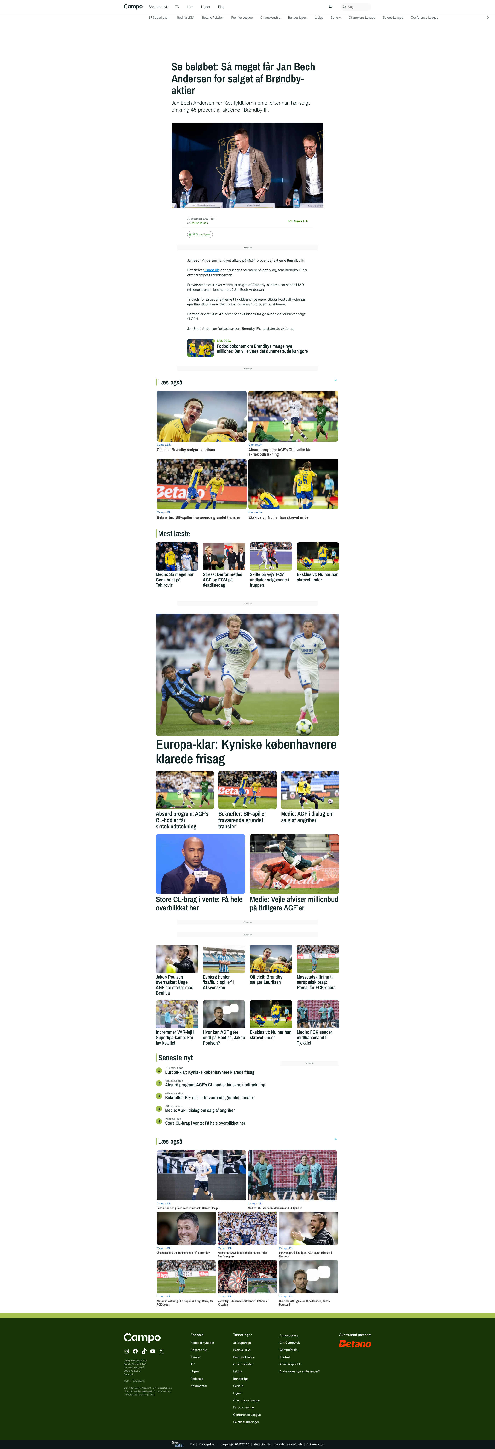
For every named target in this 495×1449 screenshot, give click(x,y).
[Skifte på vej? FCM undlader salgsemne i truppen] (271, 556)
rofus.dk (297, 1444)
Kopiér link (301, 220)
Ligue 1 (238, 1393)
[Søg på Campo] (344, 7)
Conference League (424, 17)
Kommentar (199, 1386)
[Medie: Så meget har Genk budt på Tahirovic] (177, 556)
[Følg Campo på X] (161, 1351)
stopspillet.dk (262, 1444)
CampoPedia (288, 1350)
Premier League (242, 17)
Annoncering (289, 1335)
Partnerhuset (144, 1391)
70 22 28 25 (242, 1444)
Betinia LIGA (185, 17)
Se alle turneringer (246, 1422)
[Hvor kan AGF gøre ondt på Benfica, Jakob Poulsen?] (224, 1014)
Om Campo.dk (290, 1342)
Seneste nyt (158, 7)
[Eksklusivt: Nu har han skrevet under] (318, 556)
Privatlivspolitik (290, 1364)
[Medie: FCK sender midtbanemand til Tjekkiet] (318, 1014)
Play (221, 7)
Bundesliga (240, 1379)
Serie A (336, 17)
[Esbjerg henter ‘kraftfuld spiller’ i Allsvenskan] (224, 959)
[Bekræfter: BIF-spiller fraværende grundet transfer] (247, 790)
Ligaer (205, 7)
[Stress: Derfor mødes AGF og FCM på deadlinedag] (224, 556)
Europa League (393, 17)
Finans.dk (211, 270)
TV (177, 7)
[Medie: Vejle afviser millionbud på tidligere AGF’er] (294, 864)
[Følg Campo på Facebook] (135, 1351)
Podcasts (197, 1379)
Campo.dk (129, 1360)
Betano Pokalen (213, 17)
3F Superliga (242, 1343)
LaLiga (318, 17)
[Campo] (133, 6)
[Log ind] (330, 7)
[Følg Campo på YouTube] (153, 1351)
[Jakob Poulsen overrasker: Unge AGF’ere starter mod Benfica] (177, 959)
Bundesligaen (297, 17)
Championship (270, 17)
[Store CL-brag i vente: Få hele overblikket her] (200, 864)
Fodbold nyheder (202, 1343)
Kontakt (285, 1357)
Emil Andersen (199, 223)
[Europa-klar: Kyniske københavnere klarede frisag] (247, 675)
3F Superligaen (159, 17)
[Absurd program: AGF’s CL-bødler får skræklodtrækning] (185, 790)
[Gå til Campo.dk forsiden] (142, 1342)
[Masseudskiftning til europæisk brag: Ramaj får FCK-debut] (318, 959)
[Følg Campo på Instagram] (127, 1351)
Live (190, 7)
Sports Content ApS (135, 1364)
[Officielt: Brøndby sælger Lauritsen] (271, 959)
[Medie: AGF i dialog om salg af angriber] (310, 790)
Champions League (362, 17)
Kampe (196, 1357)
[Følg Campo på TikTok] (144, 1351)
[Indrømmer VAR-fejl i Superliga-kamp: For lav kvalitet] (177, 1014)
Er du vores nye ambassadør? (300, 1371)
